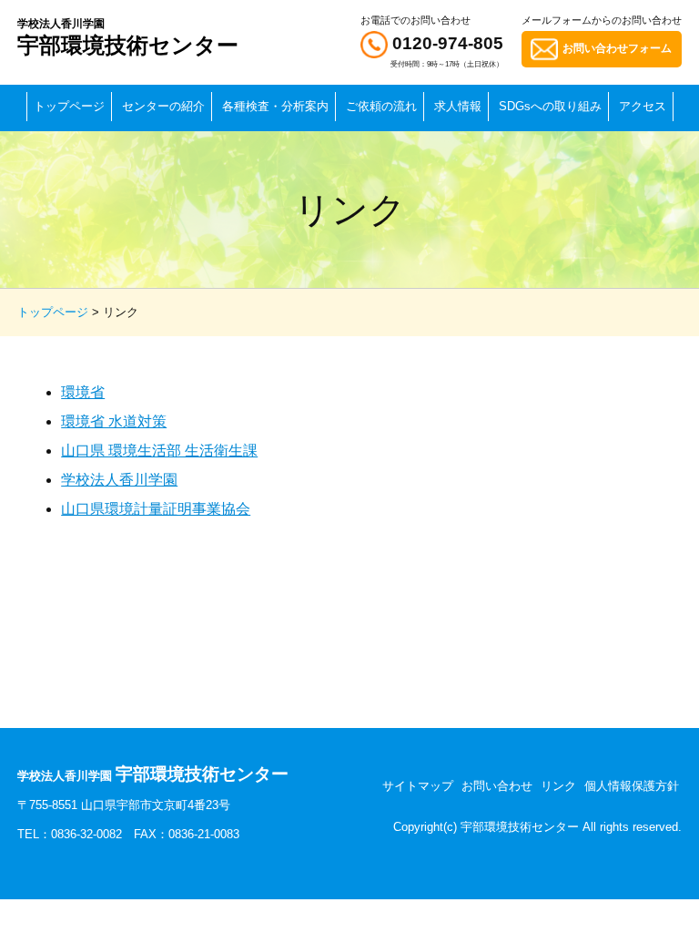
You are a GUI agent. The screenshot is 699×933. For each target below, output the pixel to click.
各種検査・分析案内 (275, 106)
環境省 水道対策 (114, 421)
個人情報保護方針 (631, 786)
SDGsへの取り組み (550, 106)
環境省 (83, 392)
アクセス (642, 106)
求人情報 (457, 106)
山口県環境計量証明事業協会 (155, 509)
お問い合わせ (496, 786)
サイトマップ (417, 786)
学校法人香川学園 (119, 479)
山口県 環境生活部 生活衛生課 (159, 450)
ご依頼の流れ (381, 106)
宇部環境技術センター (127, 37)
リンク (558, 786)
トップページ (69, 106)
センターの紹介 (163, 106)
